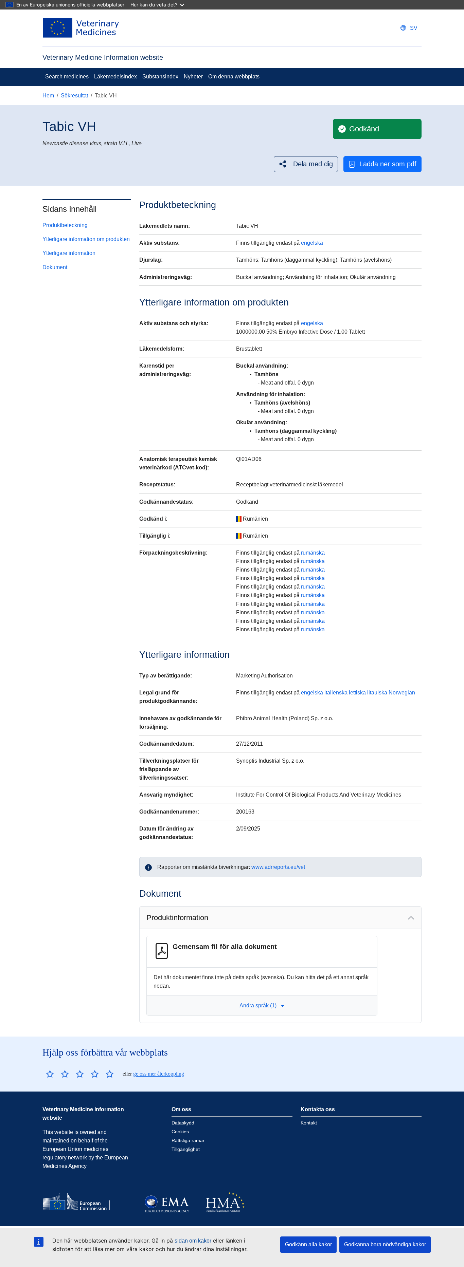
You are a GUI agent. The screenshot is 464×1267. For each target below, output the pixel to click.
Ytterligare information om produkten (86, 239)
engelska (312, 243)
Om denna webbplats (234, 76)
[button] (306, 164)
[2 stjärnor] (57, 1073)
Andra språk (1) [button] (257, 1005)
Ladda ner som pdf (387, 164)
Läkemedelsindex (115, 76)
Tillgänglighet (186, 1149)
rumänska (313, 553)
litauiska (377, 692)
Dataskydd (183, 1122)
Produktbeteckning (65, 225)
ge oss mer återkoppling (158, 1074)
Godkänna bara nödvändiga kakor (385, 1244)
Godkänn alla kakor (308, 1244)
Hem (48, 95)
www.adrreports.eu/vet (278, 867)
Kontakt (309, 1122)
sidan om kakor (193, 1241)
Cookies (180, 1131)
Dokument (54, 267)
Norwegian (402, 692)
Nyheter (193, 76)
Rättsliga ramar (188, 1140)
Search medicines (67, 76)
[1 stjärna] (49, 1073)
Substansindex (160, 76)
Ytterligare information (68, 253)
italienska (335, 692)
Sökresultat (74, 95)
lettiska (357, 692)
